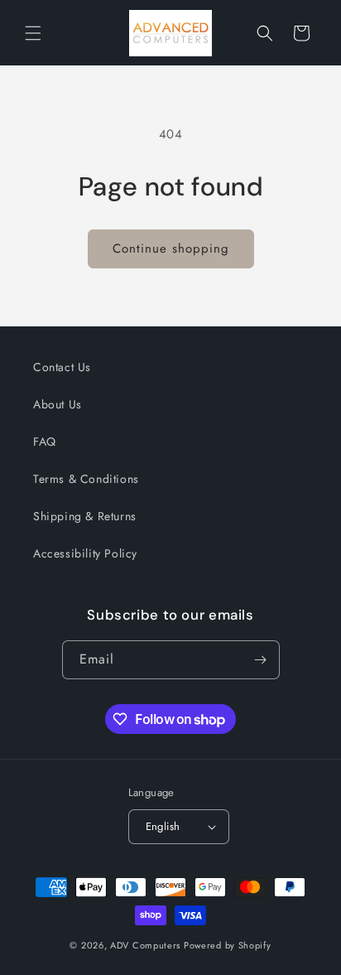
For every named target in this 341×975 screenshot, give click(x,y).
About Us (57, 404)
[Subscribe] (261, 659)
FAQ (44, 441)
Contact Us (62, 367)
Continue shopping (171, 248)
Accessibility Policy (85, 553)
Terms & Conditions (86, 479)
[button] (33, 33)
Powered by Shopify (227, 945)
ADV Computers (145, 945)
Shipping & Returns (85, 516)
